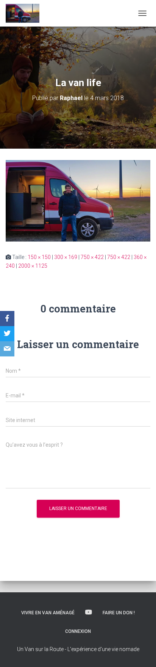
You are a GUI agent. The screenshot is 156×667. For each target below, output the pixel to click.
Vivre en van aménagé (48, 612)
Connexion (78, 631)
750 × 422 (92, 257)
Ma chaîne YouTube (88, 612)
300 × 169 (65, 257)
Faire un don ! (119, 612)
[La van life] (78, 200)
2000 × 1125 (32, 266)
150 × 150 (39, 257)
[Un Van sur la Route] (25, 13)
